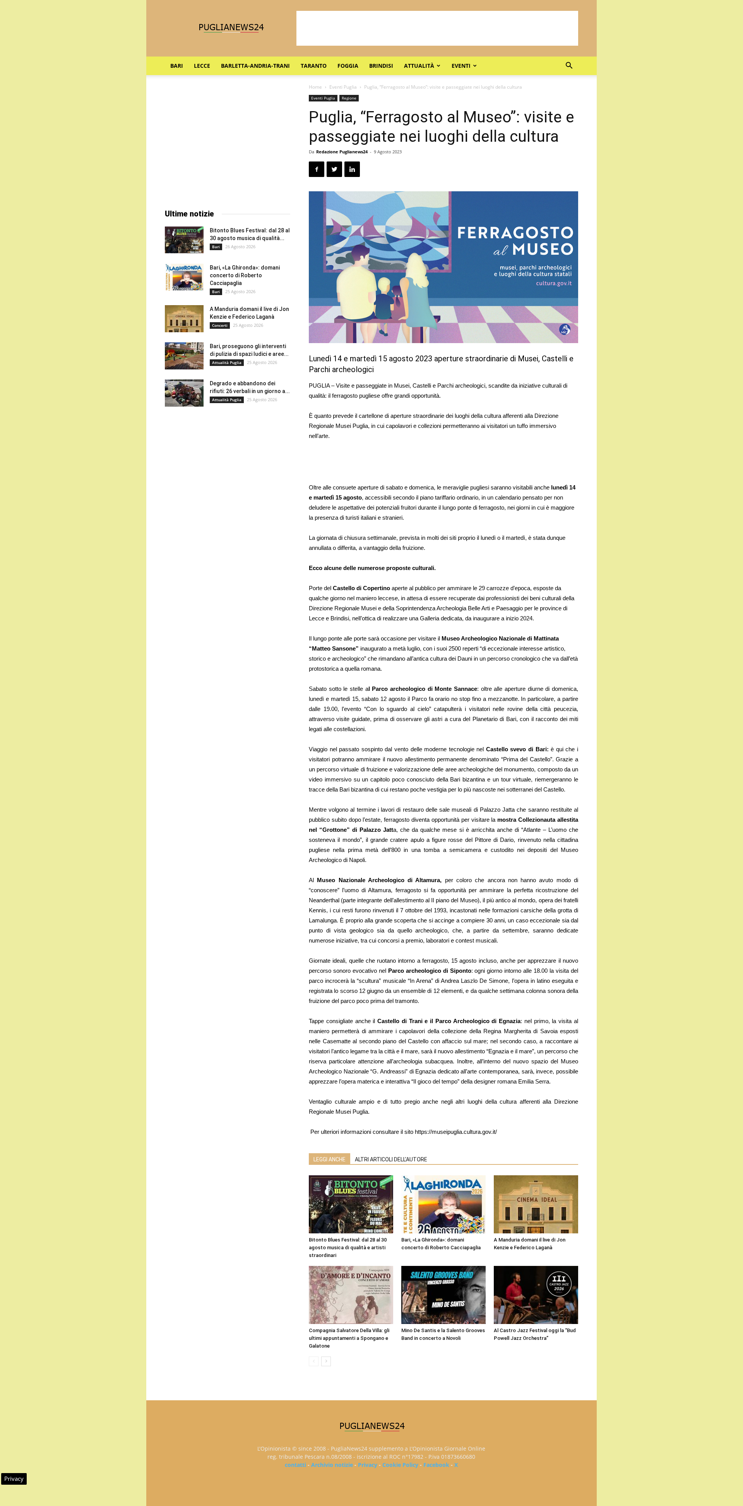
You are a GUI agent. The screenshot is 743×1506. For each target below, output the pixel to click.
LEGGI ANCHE (329, 1159)
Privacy (367, 1464)
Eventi (461, 65)
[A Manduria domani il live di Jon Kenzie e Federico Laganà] (536, 1204)
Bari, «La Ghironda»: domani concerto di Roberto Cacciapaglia (245, 275)
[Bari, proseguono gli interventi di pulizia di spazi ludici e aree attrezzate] (184, 355)
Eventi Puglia (343, 87)
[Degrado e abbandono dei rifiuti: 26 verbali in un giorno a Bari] (184, 393)
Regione (349, 98)
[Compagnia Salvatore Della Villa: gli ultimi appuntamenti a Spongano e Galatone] (351, 1295)
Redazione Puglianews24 (342, 152)
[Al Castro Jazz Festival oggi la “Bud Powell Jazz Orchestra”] (536, 1295)
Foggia (347, 65)
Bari (176, 65)
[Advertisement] (437, 28)
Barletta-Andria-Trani (255, 65)
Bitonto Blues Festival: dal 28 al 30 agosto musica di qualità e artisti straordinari (348, 1247)
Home (315, 87)
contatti (295, 1464)
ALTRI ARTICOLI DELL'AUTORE (391, 1159)
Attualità (419, 65)
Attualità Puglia (226, 362)
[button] (569, 66)
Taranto (314, 65)
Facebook (436, 1464)
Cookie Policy (400, 1464)
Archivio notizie (332, 1464)
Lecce (202, 65)
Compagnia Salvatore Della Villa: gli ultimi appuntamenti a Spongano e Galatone (349, 1338)
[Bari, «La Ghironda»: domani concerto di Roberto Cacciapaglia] (443, 1204)
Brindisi (381, 65)
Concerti (220, 325)
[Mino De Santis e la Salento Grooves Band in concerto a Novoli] (443, 1295)
